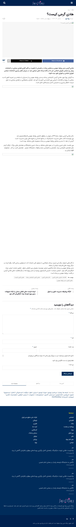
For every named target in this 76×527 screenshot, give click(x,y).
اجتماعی (71, 417)
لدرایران (35, 392)
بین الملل (71, 433)
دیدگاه (71, 313)
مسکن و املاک (33, 433)
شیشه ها (65, 392)
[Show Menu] (72, 3)
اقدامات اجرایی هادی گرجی (59, 277)
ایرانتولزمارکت (39, 395)
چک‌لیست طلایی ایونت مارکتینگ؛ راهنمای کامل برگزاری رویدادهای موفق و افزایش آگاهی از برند (43, 450)
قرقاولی (20, 395)
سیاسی (72, 442)
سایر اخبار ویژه (70, 439)
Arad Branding (56, 397)
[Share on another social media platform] (8, 60)
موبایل (35, 436)
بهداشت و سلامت (69, 427)
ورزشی (35, 439)
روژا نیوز (67, 19)
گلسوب (46, 395)
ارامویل (72, 395)
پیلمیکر (60, 392)
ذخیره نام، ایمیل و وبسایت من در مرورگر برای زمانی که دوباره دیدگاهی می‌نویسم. (51, 356)
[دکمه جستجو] (4, 3)
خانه (73, 10)
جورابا (45, 392)
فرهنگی (35, 420)
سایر (72, 436)
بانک (72, 424)
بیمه (72, 430)
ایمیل (34, 347)
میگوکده (26, 392)
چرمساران (52, 395)
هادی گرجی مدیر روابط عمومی (64, 280)
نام (72, 338)
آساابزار (13, 392)
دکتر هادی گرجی (46, 277)
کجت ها (34, 427)
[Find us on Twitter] (70, 519)
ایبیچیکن (71, 397)
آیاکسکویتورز (59, 395)
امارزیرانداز (65, 397)
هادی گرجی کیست (19, 277)
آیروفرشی (66, 395)
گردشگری (34, 430)
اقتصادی (71, 420)
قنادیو (7, 395)
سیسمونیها (7, 392)
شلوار (30, 392)
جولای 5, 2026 (69, 453)
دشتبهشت (31, 395)
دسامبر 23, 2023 (56, 19)
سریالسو (54, 392)
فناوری (35, 424)
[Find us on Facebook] (73, 519)
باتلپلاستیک (13, 395)
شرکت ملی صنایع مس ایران (29, 417)
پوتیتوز (49, 392)
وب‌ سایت (71, 347)
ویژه (69, 10)
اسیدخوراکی (19, 392)
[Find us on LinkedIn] (67, 519)
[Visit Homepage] (38, 3)
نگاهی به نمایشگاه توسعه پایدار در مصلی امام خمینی (56, 462)
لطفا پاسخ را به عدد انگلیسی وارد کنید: (63, 360)
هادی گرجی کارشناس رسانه (33, 277)
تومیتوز (40, 392)
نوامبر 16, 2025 (69, 465)
